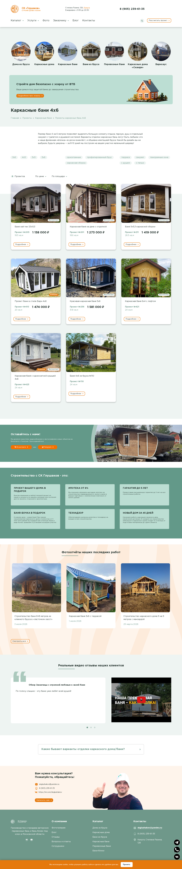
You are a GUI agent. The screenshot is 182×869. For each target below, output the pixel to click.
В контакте (21, 447)
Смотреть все (19, 641)
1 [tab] (87, 727)
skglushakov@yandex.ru (49, 784)
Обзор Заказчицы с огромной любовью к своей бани (57, 685)
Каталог (16, 20)
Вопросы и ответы (61, 842)
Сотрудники (58, 846)
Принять (126, 864)
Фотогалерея (58, 828)
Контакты (88, 20)
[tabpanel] (91, 699)
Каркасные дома (44, 64)
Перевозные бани (114, 64)
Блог (76, 20)
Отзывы (56, 837)
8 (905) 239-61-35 (132, 9)
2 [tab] (91, 727)
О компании (59, 821)
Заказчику (60, 20)
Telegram (47, 447)
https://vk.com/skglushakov (50, 792)
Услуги (32, 20)
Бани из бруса (91, 64)
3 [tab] (94, 727)
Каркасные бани (67, 64)
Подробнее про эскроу (29, 96)
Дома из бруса (21, 64)
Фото (46, 20)
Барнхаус (161, 64)
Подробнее (21, 244)
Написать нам (43, 800)
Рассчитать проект (158, 20)
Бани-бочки (98, 851)
